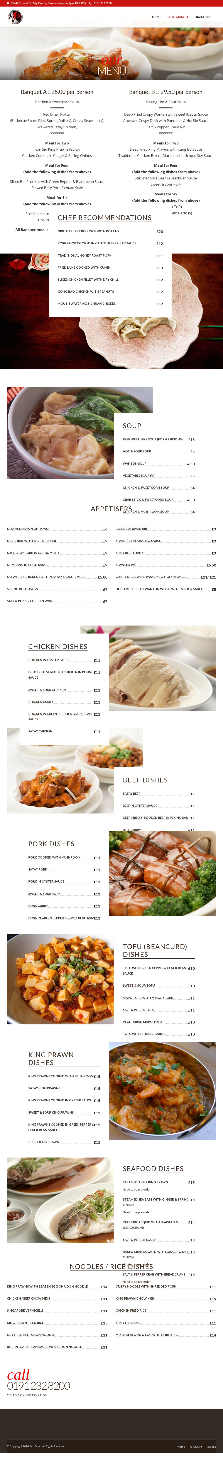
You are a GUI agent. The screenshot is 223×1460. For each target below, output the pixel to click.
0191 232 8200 (103, 3)
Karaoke (203, 17)
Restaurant (179, 17)
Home (156, 17)
